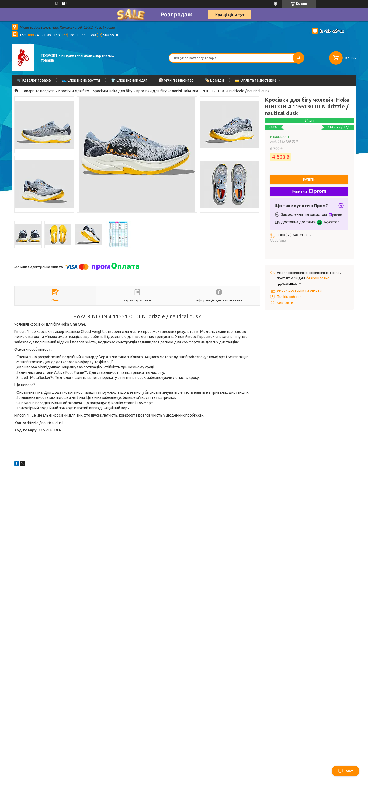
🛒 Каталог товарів (34, 80)
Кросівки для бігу (73, 91)
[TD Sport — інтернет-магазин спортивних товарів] (23, 57)
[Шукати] (298, 58)
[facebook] (16, 464)
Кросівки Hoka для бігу (112, 91)
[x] (22, 464)
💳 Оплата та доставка (255, 80)
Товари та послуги (38, 91)
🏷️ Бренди (214, 80)
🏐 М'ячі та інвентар (176, 80)
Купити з (299, 191)
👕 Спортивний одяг (129, 80)
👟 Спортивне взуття (81, 80)
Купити (309, 179)
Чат (349, 771)
